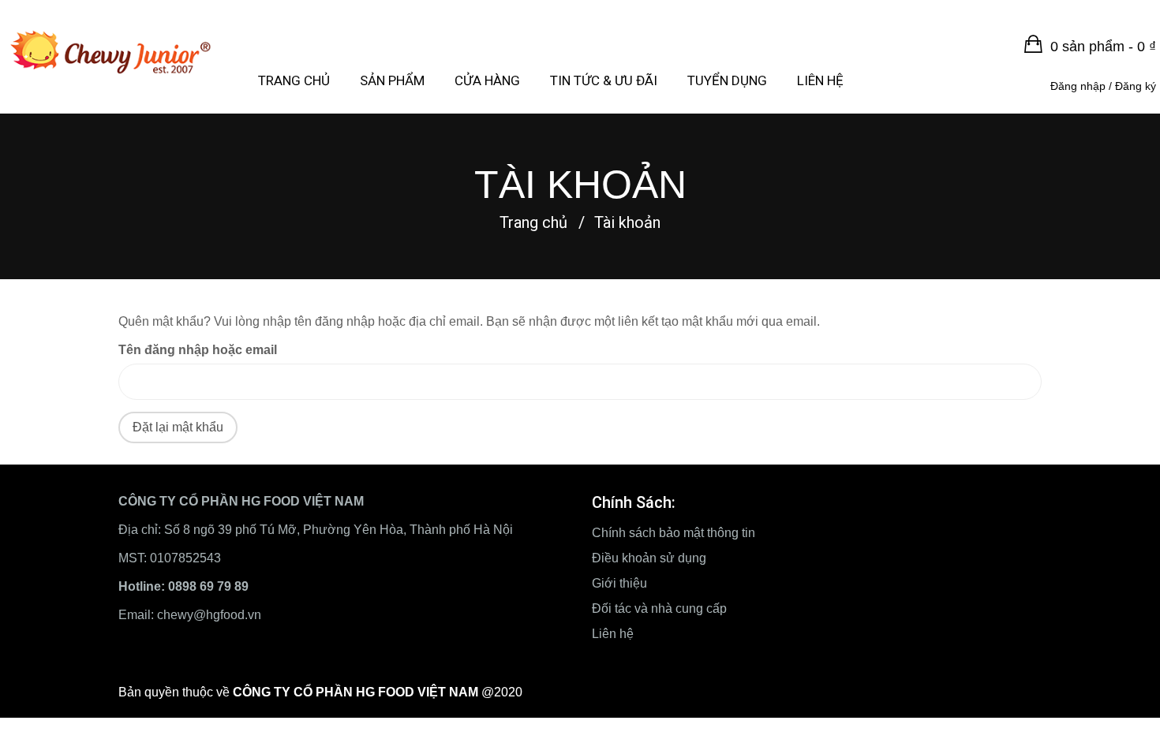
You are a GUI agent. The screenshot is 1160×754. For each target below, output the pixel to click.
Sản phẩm (392, 80)
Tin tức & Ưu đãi (603, 80)
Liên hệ (820, 80)
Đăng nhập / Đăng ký (1103, 86)
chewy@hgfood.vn (209, 614)
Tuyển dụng (727, 80)
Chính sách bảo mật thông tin (673, 532)
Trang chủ (294, 80)
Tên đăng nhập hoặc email (197, 349)
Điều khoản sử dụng (649, 558)
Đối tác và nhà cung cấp (659, 608)
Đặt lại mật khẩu (178, 427)
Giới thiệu (619, 583)
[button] (1090, 46)
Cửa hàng (487, 80)
